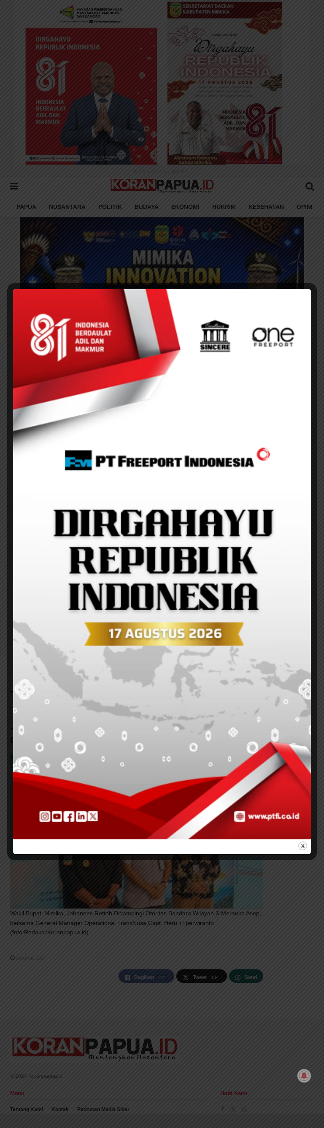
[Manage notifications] (304, 1075)
